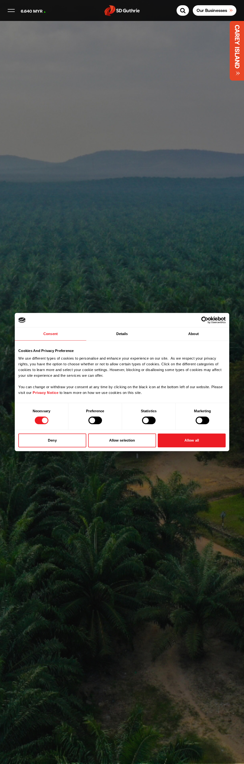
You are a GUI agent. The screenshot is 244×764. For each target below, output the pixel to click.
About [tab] (193, 334)
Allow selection (122, 440)
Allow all (191, 440)
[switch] (95, 420)
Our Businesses (212, 10)
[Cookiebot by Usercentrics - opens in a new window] (205, 320)
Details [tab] (122, 334)
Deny (52, 440)
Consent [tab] (50, 334)
